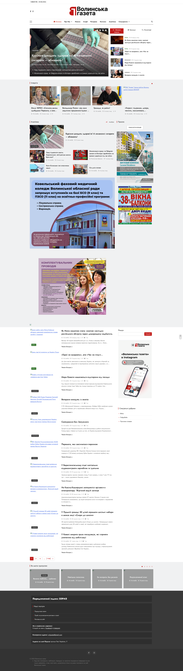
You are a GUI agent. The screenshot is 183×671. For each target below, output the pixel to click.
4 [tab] (103, 30)
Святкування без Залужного (75, 421)
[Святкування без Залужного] (45, 428)
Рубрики (44, 575)
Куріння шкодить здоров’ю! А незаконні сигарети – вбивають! (62, 57)
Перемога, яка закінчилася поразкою (79, 444)
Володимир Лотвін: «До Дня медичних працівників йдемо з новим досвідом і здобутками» (75, 110)
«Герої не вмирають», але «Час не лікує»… (82, 354)
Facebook (49, 628)
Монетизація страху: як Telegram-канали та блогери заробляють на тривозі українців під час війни (69, 73)
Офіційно (78, 172)
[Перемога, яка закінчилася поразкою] (45, 450)
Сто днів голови (95, 168)
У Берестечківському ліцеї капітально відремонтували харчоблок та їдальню (80, 467)
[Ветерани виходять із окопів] (117, 74)
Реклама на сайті (40, 619)
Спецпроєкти (123, 22)
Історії (85, 22)
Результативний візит (138, 577)
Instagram (56, 628)
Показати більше (135, 127)
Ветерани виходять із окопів (134, 75)
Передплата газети (40, 611)
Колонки (103, 22)
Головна (58, 22)
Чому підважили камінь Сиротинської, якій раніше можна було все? (59, 70)
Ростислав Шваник (96, 159)
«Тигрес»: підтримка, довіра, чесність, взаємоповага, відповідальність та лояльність (138, 110)
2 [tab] (97, 30)
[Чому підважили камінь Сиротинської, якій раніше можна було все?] (37, 156)
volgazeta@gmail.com (55, 635)
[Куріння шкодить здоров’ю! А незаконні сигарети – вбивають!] (47, 136)
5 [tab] (106, 30)
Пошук (121, 330)
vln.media (36, 114)
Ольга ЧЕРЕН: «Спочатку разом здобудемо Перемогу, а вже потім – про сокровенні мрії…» (44, 110)
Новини (77, 22)
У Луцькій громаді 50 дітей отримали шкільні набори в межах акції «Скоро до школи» (87, 514)
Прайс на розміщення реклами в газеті (47, 615)
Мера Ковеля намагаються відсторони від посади (85, 377)
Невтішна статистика (76, 577)
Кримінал (128, 60)
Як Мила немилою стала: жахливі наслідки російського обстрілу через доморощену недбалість (137, 42)
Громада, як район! (102, 108)
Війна (126, 37)
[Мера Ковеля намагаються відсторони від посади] (117, 62)
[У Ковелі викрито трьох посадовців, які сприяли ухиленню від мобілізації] (45, 542)
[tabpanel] (69, 52)
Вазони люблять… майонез (44, 578)
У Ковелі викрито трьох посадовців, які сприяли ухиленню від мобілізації (84, 536)
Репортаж (93, 22)
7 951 (48, 559)
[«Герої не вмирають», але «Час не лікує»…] (117, 51)
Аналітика (112, 22)
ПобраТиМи (123, 417)
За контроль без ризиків (107, 577)
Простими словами (126, 421)
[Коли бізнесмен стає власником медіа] (37, 168)
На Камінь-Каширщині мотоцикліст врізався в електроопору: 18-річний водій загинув (83, 489)
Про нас (67, 22)
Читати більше (66, 347)
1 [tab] (95, 30)
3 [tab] (100, 30)
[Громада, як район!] (107, 95)
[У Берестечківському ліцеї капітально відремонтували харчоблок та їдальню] (45, 473)
